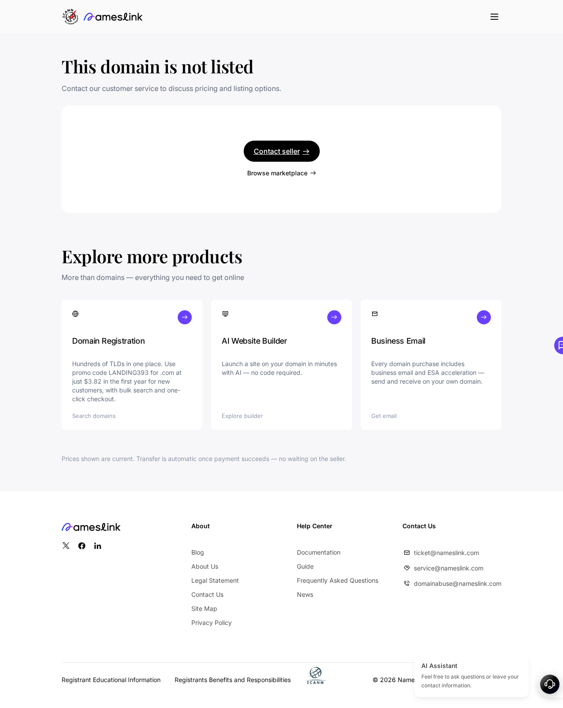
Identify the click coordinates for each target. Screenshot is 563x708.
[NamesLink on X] (66, 545)
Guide (305, 566)
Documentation (318, 552)
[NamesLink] (113, 17)
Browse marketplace (277, 173)
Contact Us (207, 594)
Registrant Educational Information (111, 679)
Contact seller (277, 151)
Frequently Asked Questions (337, 580)
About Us (204, 566)
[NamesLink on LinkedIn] (97, 545)
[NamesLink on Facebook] (81, 545)
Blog (197, 552)
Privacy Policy (211, 622)
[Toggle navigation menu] (494, 17)
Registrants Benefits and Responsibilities (233, 679)
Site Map (204, 608)
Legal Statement (215, 580)
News (305, 594)
